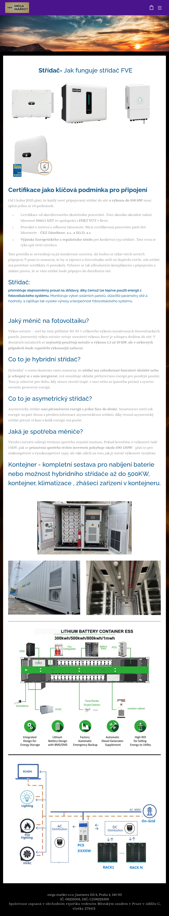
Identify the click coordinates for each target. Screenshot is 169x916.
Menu (160, 8)
